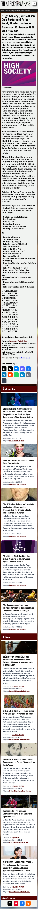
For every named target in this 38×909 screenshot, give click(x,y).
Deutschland (13, 341)
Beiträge (7, 11)
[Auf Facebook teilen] (28, 368)
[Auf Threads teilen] (10, 368)
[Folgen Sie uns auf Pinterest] (16, 903)
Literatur (28, 791)
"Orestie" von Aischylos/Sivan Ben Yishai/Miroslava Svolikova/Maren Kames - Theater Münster (16, 558)
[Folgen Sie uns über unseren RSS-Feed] (28, 903)
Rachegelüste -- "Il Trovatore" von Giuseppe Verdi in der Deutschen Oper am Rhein (17, 813)
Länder (21, 691)
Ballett (11, 441)
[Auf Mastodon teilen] (22, 368)
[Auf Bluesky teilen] (16, 368)
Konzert (11, 691)
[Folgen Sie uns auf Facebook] (22, 903)
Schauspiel (23, 484)
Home (2, 11)
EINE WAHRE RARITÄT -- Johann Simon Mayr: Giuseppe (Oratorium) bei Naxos (18, 712)
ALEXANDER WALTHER (18, 686)
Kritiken (16, 691)
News (25, 341)
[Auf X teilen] (4, 368)
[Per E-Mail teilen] (28, 374)
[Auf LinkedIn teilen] (4, 374)
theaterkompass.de (24, 358)
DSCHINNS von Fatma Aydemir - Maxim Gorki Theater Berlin (18, 462)
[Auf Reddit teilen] (10, 374)
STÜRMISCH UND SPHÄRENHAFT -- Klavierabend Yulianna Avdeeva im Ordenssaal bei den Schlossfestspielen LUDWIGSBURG (18, 661)
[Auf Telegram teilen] (22, 374)
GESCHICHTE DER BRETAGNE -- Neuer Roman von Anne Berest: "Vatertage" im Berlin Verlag (19, 762)
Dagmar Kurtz (15, 837)
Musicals (20, 341)
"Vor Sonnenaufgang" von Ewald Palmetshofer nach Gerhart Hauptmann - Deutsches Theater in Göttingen (18, 607)
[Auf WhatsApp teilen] (16, 374)
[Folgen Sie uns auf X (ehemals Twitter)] (9, 903)
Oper (27, 842)
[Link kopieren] (4, 380)
